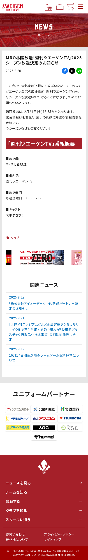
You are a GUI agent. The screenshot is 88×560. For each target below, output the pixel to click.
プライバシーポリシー (59, 534)
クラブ (15, 237)
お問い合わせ (15, 534)
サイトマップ (53, 539)
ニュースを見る (18, 483)
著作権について (17, 539)
